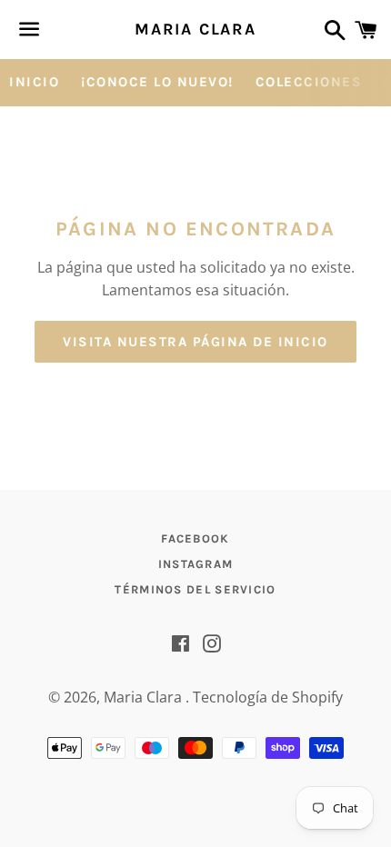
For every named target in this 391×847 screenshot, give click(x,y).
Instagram (196, 564)
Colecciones (309, 82)
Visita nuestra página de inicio (195, 342)
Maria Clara (195, 29)
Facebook (195, 538)
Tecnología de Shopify (268, 697)
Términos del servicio (195, 589)
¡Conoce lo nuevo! (157, 82)
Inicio (34, 82)
